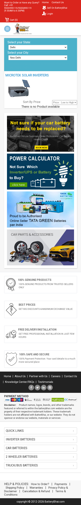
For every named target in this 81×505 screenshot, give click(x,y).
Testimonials (45, 381)
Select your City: (18, 52)
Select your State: (19, 42)
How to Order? (40, 484)
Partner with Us (38, 376)
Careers (55, 376)
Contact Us (58, 2)
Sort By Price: (32, 102)
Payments (61, 484)
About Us (20, 376)
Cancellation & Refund (36, 491)
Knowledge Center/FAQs (19, 381)
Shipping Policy (15, 487)
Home (45, 2)
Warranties (36, 487)
